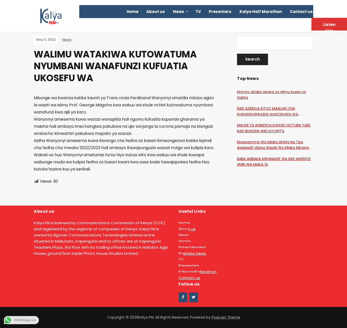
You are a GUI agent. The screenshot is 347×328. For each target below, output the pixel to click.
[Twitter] (193, 297)
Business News (192, 253)
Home (132, 11)
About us (155, 11)
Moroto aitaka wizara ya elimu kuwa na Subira (271, 94)
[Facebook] (183, 297)
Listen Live (329, 26)
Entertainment (192, 247)
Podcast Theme (226, 317)
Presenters (220, 11)
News (178, 11)
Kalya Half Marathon (261, 11)
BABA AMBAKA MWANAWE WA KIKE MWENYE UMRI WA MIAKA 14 (274, 161)
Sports (185, 241)
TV (198, 11)
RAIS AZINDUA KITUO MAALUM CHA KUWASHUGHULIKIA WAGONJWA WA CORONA (267, 111)
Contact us (301, 11)
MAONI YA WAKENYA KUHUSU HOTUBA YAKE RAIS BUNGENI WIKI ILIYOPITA (273, 128)
